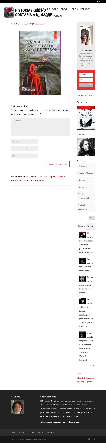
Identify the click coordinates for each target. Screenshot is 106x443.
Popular (82, 226)
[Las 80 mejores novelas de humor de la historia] (82, 281)
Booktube (82, 187)
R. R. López (18, 24)
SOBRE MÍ (41, 432)
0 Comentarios (38, 24)
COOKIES (32, 432)
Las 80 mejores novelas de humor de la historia (86, 285)
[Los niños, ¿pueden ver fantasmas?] (82, 263)
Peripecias (82, 165)
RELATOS (85, 10)
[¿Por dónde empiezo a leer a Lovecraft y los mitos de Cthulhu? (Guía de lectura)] (82, 337)
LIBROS (74, 10)
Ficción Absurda (85, 172)
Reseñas (82, 180)
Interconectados (39, 439)
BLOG (64, 10)
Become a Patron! (85, 95)
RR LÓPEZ (52, 10)
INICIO (41, 10)
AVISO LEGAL (21, 432)
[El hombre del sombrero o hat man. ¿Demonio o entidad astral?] (82, 237)
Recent (90, 226)
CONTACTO (43, 16)
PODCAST (58, 16)
